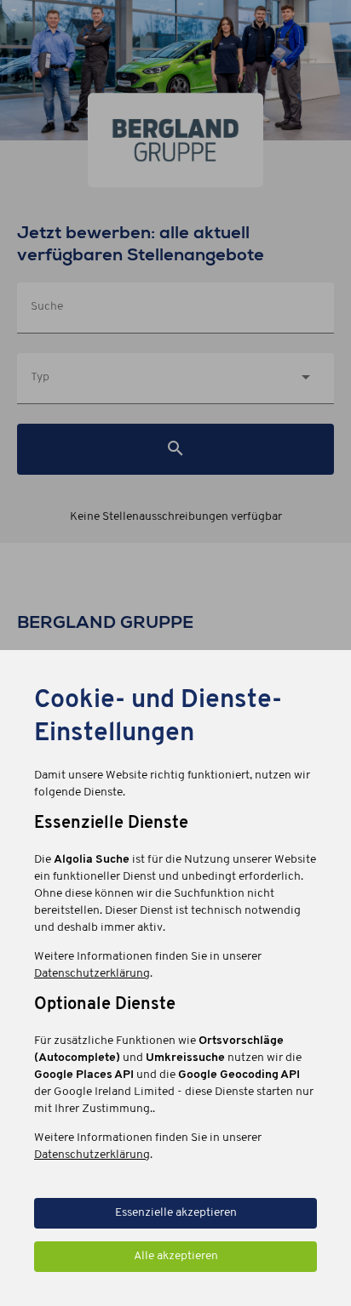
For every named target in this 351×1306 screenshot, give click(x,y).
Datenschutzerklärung (92, 973)
